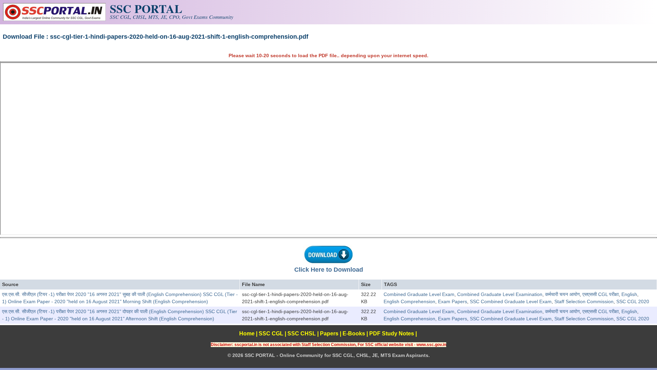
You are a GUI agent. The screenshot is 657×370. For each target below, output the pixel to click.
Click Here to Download (328, 269)
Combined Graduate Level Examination (499, 294)
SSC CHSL (301, 333)
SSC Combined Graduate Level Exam (511, 301)
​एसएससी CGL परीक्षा (600, 294)
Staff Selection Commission (584, 301)
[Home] (54, 19)
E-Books (354, 333)
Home (247, 333)
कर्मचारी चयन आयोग (562, 294)
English (629, 294)
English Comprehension (409, 301)
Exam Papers (452, 301)
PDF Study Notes (391, 333)
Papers (329, 333)
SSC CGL (271, 333)
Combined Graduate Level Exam (419, 294)
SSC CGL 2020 (632, 301)
